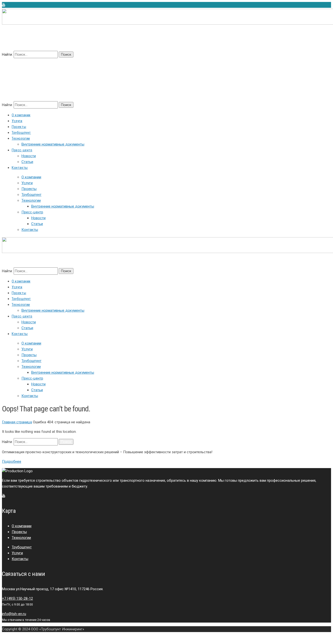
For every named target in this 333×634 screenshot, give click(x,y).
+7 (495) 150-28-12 (17, 598)
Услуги (27, 183)
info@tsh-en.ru (14, 614)
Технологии (31, 200)
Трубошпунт (31, 194)
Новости (38, 218)
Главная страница (17, 422)
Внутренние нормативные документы (62, 206)
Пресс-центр (32, 212)
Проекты (29, 189)
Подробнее (11, 461)
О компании (31, 177)
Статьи (37, 224)
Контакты (29, 229)
